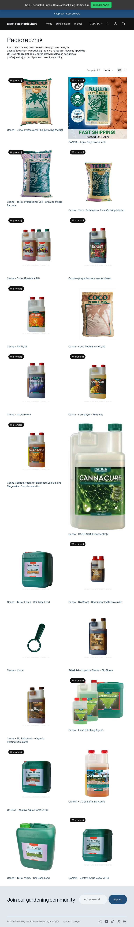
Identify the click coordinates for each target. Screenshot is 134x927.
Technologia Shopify (49, 921)
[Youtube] (106, 921)
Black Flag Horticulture (26, 921)
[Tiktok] (113, 921)
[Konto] (115, 23)
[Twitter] (119, 921)
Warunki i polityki (71, 921)
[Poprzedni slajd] (73, 108)
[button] (108, 70)
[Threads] (125, 921)
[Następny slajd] (122, 108)
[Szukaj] (108, 23)
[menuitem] (77, 24)
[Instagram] (100, 921)
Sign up (117, 899)
